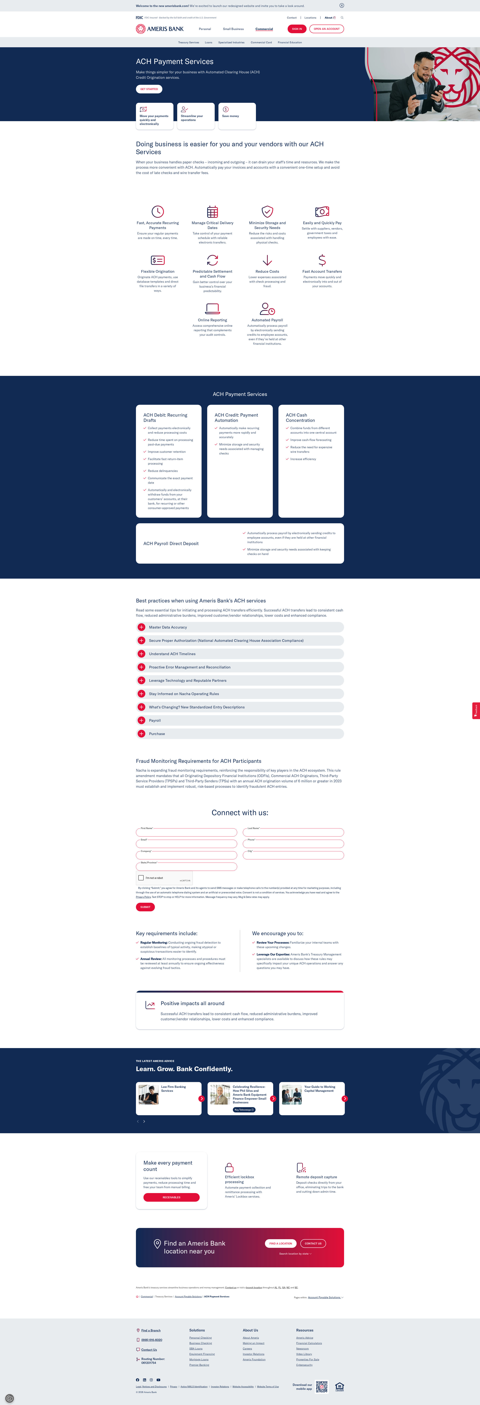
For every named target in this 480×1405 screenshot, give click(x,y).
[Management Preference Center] (9, 1398)
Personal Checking (200, 1337)
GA (283, 1287)
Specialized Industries (231, 42)
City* (250, 851)
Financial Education (290, 42)
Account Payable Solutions (188, 1296)
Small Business (233, 29)
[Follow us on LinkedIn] (144, 1380)
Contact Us (313, 1243)
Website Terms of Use (268, 1386)
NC (288, 1287)
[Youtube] (158, 1380)
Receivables (171, 1197)
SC (296, 1287)
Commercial (264, 29)
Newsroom (302, 1348)
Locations (310, 17)
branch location (254, 1287)
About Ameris (251, 1337)
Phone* (251, 839)
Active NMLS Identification (194, 1386)
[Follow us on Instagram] (151, 1380)
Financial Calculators (309, 1343)
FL (279, 1287)
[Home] (137, 1296)
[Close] (342, 5)
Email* (144, 839)
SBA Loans (195, 1348)
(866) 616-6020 (151, 1340)
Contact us (230, 1287)
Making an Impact (253, 1343)
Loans (208, 42)
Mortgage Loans (198, 1359)
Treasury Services (188, 42)
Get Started (149, 89)
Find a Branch (151, 1330)
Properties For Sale (307, 1359)
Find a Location (280, 1243)
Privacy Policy (143, 896)
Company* (146, 851)
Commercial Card (261, 42)
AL (275, 1287)
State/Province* (149, 862)
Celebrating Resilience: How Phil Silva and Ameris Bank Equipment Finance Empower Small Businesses (249, 1094)
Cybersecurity (304, 1365)
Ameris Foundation (254, 1359)
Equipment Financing (202, 1354)
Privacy (173, 1386)
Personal (205, 29)
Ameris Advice (304, 1337)
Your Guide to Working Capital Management (319, 1089)
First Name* (147, 828)
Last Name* (254, 828)
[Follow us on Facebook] (137, 1380)
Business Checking (200, 1343)
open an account (327, 29)
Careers (247, 1348)
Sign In (297, 29)
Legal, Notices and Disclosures (151, 1386)
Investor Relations (253, 1354)
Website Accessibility (243, 1386)
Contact (292, 17)
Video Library (304, 1354)
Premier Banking (199, 1365)
